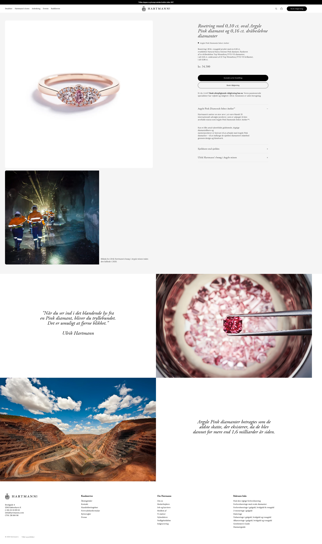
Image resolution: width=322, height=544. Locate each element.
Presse (84, 517)
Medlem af (161, 510)
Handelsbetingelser (89, 507)
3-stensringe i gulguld (242, 510)
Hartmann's (14, 537)
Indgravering (163, 524)
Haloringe (237, 514)
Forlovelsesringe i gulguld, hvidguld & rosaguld (253, 507)
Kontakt (84, 504)
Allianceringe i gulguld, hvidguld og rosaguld (252, 520)
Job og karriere (164, 507)
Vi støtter (161, 514)
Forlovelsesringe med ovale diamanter (250, 504)
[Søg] (276, 8)
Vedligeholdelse (164, 520)
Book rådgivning (297, 9)
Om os (160, 501)
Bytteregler (86, 514)
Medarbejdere (163, 504)
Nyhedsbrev (162, 517)
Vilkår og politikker (28, 537)
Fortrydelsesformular (90, 510)
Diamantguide (239, 527)
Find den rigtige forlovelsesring (247, 501)
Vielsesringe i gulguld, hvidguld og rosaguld (252, 517)
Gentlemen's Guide (241, 524)
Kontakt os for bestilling (233, 78)
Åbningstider (86, 501)
